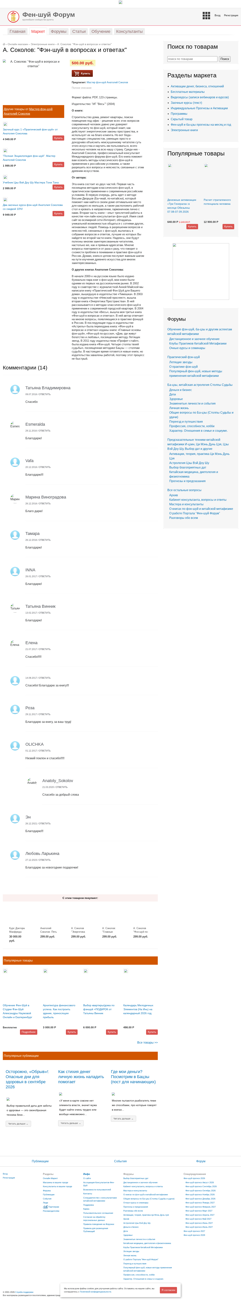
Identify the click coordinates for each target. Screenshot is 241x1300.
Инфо (86, 1174)
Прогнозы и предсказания (187, 481)
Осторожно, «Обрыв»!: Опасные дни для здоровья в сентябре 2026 (27, 1079)
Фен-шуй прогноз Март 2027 (198, 1211)
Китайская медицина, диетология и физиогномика (147, 1243)
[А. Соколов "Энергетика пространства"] (80, 914)
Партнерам (53, 1207)
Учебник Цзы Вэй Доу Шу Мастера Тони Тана (31, 182)
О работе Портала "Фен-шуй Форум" (194, 513)
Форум (200, 1161)
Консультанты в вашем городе (57, 1186)
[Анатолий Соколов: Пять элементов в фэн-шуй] (49, 914)
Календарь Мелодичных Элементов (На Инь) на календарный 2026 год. (138, 1009)
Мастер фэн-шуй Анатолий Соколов (107, 82)
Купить (58, 137)
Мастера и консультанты (186, 504)
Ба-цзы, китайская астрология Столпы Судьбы (200, 384)
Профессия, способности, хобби (191, 426)
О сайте (87, 1178)
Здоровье (176, 399)
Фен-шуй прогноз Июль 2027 (199, 1227)
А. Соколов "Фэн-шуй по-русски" (140, 932)
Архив (173, 495)
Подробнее (29, 1031)
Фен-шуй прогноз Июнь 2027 (199, 1223)
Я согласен (168, 1290)
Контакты (87, 1193)
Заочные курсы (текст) (186, 102)
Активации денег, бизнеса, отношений (197, 86)
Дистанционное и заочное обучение (194, 339)
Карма (86, 1209)
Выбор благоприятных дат (187, 467)
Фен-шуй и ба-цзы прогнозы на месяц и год (201, 124)
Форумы (47, 1190)
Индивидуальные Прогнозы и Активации (199, 108)
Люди (45, 1203)
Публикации (40, 1161)
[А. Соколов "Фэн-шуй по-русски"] (142, 914)
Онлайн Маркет (50, 1178)
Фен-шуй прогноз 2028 (194, 1235)
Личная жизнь (179, 408)
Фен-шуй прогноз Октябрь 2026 (200, 1190)
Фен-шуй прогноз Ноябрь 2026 (200, 1194)
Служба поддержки (24, 1292)
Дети (172, 394)
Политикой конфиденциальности (95, 1292)
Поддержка (88, 1205)
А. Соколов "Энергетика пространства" (79, 932)
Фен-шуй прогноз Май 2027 (198, 1219)
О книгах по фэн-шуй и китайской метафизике (201, 508)
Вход (217, 15)
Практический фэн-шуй (183, 357)
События (120, 1161)
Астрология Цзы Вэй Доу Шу (189, 463)
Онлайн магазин (18, 44)
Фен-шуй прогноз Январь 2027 (200, 1203)
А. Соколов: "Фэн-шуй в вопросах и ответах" (84, 44)
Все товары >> (147, 1042)
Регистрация (231, 15)
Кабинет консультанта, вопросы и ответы (198, 499)
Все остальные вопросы (184, 490)
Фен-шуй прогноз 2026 (194, 1178)
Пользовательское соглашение (98, 1213)
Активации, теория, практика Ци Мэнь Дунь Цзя (146, 1215)
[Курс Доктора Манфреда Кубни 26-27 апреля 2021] (18, 914)
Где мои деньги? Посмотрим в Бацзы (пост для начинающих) (133, 1076)
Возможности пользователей (97, 1189)
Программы (179, 113)
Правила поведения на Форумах (98, 1224)
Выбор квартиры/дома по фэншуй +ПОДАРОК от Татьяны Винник (98, 1009)
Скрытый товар (181, 119)
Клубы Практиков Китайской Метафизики (198, 343)
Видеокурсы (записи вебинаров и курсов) (200, 97)
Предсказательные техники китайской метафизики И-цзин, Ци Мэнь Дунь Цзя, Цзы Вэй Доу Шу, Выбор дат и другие (198, 444)
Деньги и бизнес (180, 390)
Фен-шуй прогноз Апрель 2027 (199, 1215)
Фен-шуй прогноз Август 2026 (199, 1182)
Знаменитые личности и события (192, 403)
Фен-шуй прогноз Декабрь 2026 (200, 1199)
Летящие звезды (180, 362)
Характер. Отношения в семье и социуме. (198, 430)
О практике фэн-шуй (183, 366)
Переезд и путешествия (186, 421)
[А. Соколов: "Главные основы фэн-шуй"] (111, 914)
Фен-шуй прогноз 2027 (194, 1231)
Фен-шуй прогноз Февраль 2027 (200, 1207)
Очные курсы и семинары (187, 348)
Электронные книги (43, 44)
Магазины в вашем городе (55, 1182)
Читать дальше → (18, 1123)
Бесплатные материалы (188, 91)
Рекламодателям (51, 1211)
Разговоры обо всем (183, 517)
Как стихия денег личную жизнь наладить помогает (81, 1076)
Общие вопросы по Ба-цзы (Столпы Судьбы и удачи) (149, 1199)
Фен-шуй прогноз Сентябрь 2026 (201, 1186)
